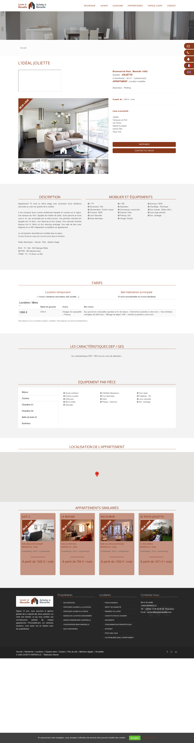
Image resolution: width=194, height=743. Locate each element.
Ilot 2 (26, 516)
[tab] (57, 294)
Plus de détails (150, 737)
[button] (97, 474)
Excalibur (108, 516)
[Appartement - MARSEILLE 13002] (38, 531)
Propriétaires (135, 5)
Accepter (135, 737)
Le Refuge (68, 516)
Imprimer (144, 144)
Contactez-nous (144, 150)
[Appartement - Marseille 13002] (156, 531)
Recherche (89, 5)
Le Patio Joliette (152, 516)
